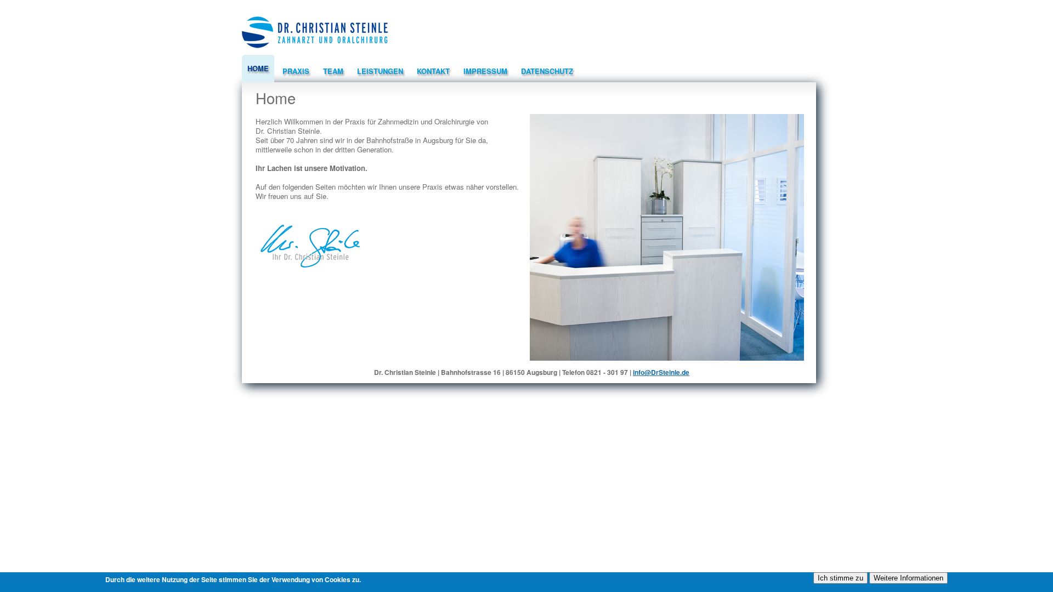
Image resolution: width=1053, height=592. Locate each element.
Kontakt (433, 71)
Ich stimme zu (840, 578)
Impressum (485, 71)
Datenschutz (547, 71)
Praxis (295, 71)
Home (258, 68)
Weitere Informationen (908, 578)
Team (333, 71)
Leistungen (380, 71)
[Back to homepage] (315, 52)
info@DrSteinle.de (661, 372)
